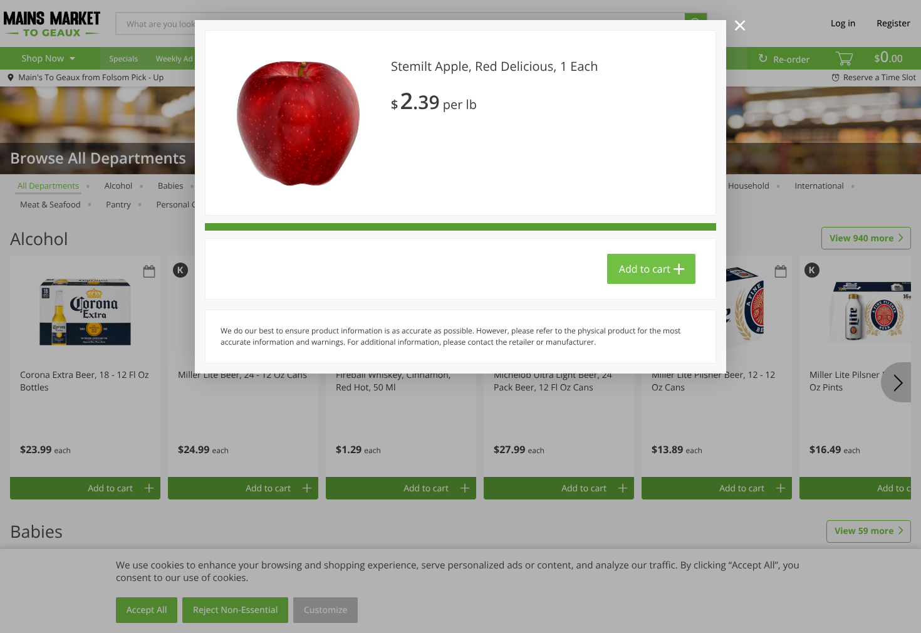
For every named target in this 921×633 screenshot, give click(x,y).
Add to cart (644, 269)
